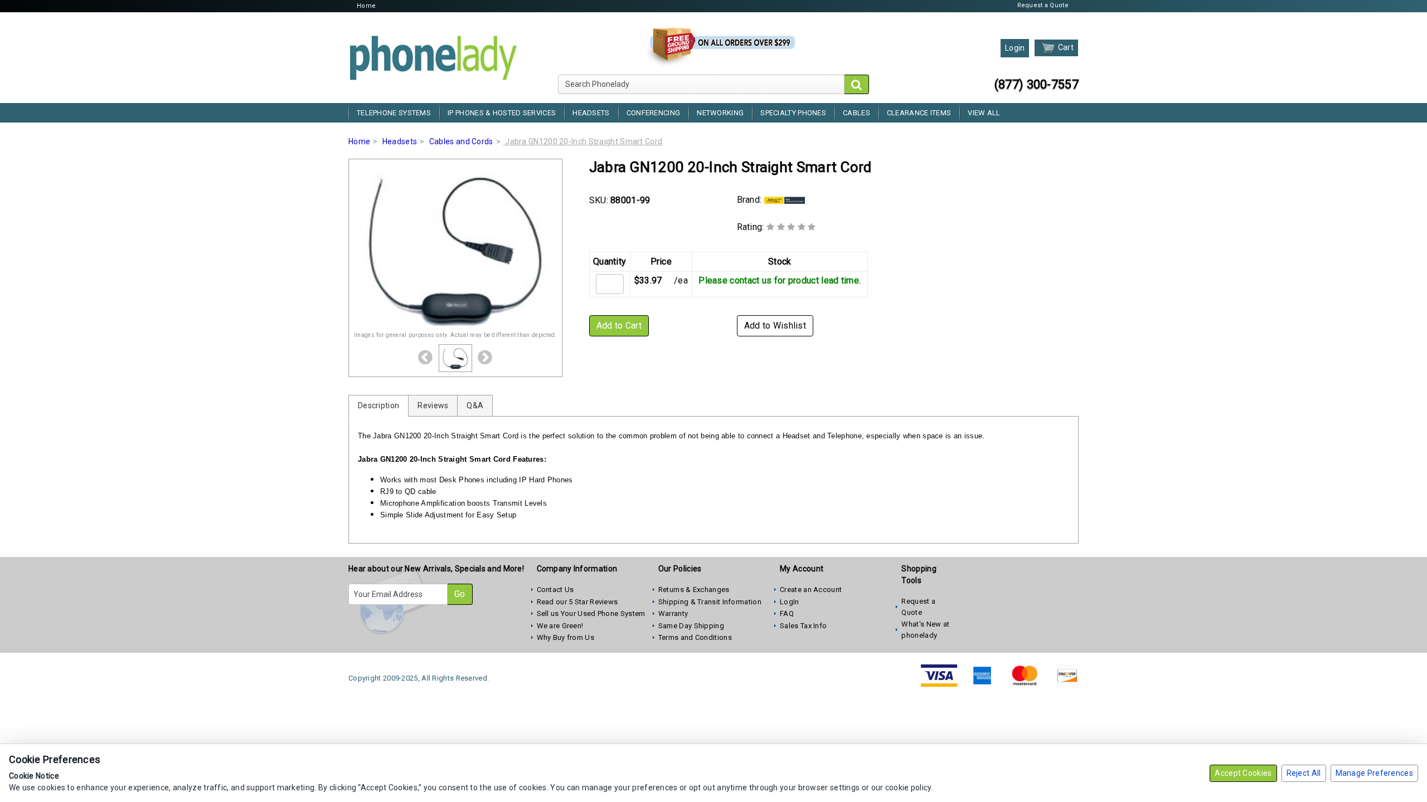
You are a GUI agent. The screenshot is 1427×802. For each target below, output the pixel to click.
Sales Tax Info (803, 626)
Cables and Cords (461, 141)
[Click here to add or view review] (791, 227)
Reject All (1304, 773)
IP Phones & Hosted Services (502, 113)
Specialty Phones (793, 113)
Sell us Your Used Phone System (591, 613)
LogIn (789, 602)
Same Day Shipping (691, 626)
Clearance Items (919, 113)
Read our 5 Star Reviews (577, 602)
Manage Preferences (1374, 773)
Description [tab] (378, 405)
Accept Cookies (1243, 773)
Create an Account (811, 589)
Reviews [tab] (433, 405)
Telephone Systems (394, 113)
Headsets (590, 113)
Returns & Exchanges (694, 589)
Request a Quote (1043, 5)
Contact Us (555, 589)
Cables (856, 113)
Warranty (673, 613)
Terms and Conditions (695, 637)
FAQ (787, 613)
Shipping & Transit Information (709, 602)
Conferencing (654, 113)
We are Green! (560, 626)
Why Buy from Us (566, 637)
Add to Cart (619, 325)
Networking (720, 113)
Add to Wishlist (775, 325)
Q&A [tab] (475, 405)
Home (366, 5)
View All (984, 113)
